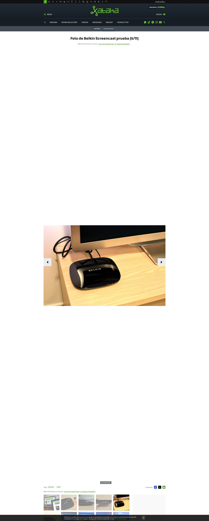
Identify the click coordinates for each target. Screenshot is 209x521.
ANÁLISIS (53, 22)
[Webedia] (160, 1)
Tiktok (149, 22)
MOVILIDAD (97, 22)
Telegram (152, 22)
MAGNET (109, 22)
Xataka (104, 10)
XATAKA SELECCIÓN (69, 22)
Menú (49, 14)
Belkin (51, 487)
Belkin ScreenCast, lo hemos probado (114, 44)
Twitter (164, 22)
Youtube (160, 22)
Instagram (156, 22)
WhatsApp (145, 22)
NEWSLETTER (122, 22)
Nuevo (159, 14)
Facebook (155, 487)
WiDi (58, 487)
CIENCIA (85, 22)
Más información (120, 519)
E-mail (163, 487)
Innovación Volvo (109, 28)
